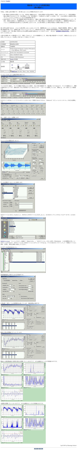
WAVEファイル (5, 241)
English (8, 1)
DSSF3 (12, 59)
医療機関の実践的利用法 (62, 31)
